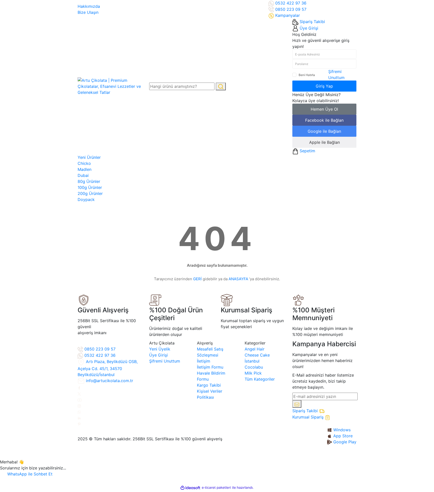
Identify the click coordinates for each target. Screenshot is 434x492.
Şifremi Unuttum (164, 361)
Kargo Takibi (209, 385)
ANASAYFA (238, 278)
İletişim (203, 361)
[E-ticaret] (216, 488)
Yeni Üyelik (159, 349)
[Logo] (110, 86)
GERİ (197, 278)
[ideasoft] (190, 488)
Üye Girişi (158, 355)
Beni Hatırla (307, 75)
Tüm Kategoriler (260, 379)
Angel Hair (254, 349)
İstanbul (252, 361)
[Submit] (296, 404)
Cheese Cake (257, 355)
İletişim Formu (210, 367)
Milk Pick (253, 373)
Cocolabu (254, 367)
